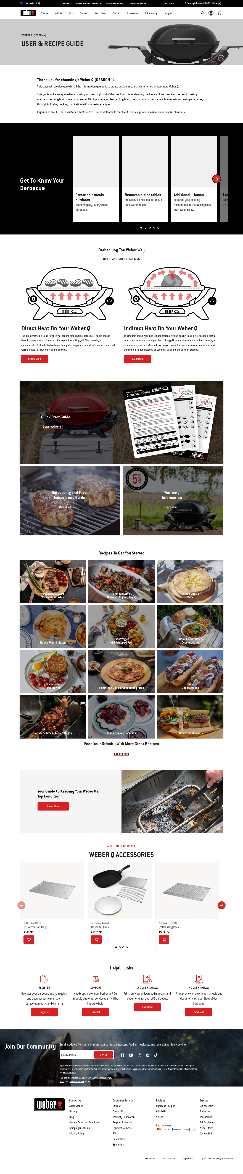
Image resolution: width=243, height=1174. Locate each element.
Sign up (104, 1054)
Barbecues (205, 1111)
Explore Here (121, 754)
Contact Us (118, 1111)
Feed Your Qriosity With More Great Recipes (121, 743)
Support (117, 1106)
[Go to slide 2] (145, 228)
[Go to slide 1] (141, 228)
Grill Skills (161, 1111)
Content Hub (206, 1133)
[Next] (216, 178)
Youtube (130, 1055)
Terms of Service (77, 1081)
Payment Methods (122, 1128)
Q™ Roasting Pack (169, 927)
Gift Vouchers (206, 1106)
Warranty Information (124, 1117)
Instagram (139, 1055)
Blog (71, 1117)
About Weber (76, 1106)
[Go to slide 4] (154, 228)
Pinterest (148, 1055)
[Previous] (21, 905)
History (73, 1111)
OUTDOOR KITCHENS (115, 3)
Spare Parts (119, 1144)
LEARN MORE (35, 359)
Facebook (122, 1055)
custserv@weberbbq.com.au (148, 1069)
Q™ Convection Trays (35, 927)
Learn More (53, 806)
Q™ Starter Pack (100, 927)
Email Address (68, 1055)
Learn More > (171, 507)
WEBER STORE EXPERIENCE (88, 3)
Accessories (206, 1117)
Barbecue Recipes (165, 1106)
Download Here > (53, 427)
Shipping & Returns (79, 1128)
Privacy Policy (69, 1072)
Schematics (119, 1139)
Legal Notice (188, 1158)
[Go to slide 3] (150, 228)
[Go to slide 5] (158, 228)
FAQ (115, 1133)
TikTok (156, 1055)
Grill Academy (207, 1122)
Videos (159, 1117)
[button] (50, 13)
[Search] (202, 13)
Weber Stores (206, 1128)
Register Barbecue (122, 1122)
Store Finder (168, 3)
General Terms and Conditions (84, 1122)
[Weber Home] (28, 13)
